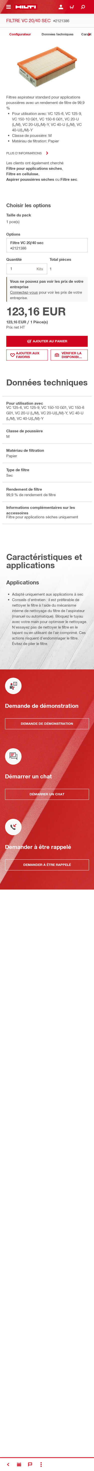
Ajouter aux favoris (27, 355)
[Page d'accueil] (25, 7)
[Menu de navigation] (8, 6)
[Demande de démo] (19, 1464)
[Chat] (30, 1464)
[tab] (20, 34)
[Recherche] (82, 6)
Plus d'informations (24, 153)
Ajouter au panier (50, 341)
